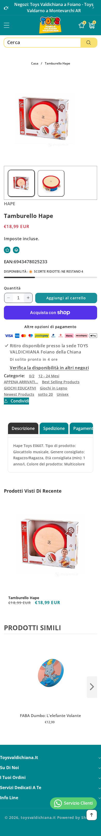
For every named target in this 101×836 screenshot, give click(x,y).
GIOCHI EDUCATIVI (20, 388)
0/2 (31, 375)
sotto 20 (45, 394)
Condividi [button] (20, 401)
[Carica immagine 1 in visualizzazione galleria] (21, 183)
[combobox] (50, 42)
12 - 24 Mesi (48, 375)
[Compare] (16, 250)
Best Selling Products (61, 381)
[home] (50, 830)
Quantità (12, 288)
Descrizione (23, 428)
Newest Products (19, 394)
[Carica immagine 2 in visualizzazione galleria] (51, 183)
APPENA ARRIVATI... (21, 381)
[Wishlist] (7, 250)
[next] (92, 687)
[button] (93, 7)
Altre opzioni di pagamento (50, 326)
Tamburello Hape (23, 598)
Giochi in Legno (53, 388)
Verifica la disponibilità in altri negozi (49, 368)
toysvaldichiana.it (38, 817)
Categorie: (14, 376)
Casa (34, 63)
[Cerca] (89, 42)
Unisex (63, 394)
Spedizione (54, 428)
